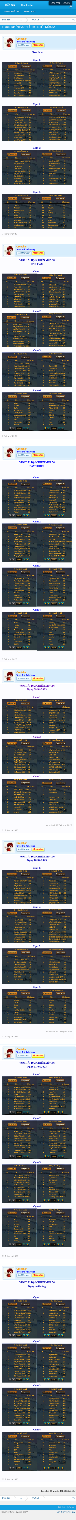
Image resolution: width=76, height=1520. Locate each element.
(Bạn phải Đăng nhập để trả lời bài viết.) (58, 1491)
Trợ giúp (70, 1507)
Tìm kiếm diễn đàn (11, 12)
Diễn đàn (10, 5)
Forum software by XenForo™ (14, 1512)
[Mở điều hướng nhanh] (73, 20)
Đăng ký (66, 3)
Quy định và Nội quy (66, 1512)
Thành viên (27, 5)
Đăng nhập (55, 3)
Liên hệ (61, 1507)
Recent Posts (29, 12)
